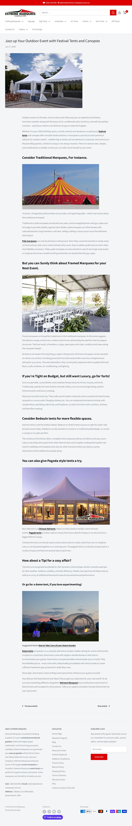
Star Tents (100, 21)
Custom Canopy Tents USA (63, 787)
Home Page (57, 733)
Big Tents (43, 21)
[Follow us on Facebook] (44, 812)
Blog (54, 742)
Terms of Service (59, 775)
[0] (124, 12)
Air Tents (74, 21)
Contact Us (9, 29)
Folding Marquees (13, 21)
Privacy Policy (58, 763)
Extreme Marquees (69, 682)
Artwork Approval (59, 754)
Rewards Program (59, 738)
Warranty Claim (58, 779)
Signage (31, 21)
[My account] (119, 12)
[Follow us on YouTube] (54, 812)
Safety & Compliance (61, 758)
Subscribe (99, 757)
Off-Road (115, 21)
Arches (85, 21)
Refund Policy (58, 767)
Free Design (37, 29)
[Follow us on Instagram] (49, 812)
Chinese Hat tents (47, 528)
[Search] (113, 12)
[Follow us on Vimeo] (59, 812)
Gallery (22, 29)
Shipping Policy (58, 771)
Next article (102, 706)
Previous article (31, 706)
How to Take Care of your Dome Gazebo (57, 645)
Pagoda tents (35, 532)
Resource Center (59, 750)
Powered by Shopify (12, 810)
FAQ (54, 783)
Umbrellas (59, 21)
